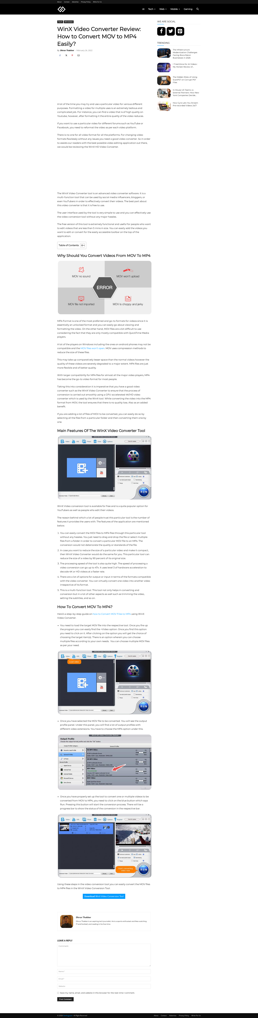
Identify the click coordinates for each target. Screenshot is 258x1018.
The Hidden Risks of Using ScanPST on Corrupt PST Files (185, 80)
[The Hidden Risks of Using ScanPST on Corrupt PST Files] (164, 80)
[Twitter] (171, 31)
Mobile (174, 9)
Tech (150, 9)
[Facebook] (60, 55)
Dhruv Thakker (67, 50)
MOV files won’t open (92, 348)
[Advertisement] (104, 82)
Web (161, 9)
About (59, 2)
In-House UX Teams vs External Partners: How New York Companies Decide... (186, 93)
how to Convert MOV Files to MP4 (112, 614)
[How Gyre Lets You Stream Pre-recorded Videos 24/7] (164, 106)
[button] (197, 9)
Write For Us (97, 2)
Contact (66, 2)
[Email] (78, 55)
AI (143, 9)
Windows (69, 21)
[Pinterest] (72, 55)
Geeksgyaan (67, 1015)
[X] (66, 55)
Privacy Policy (86, 2)
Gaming (188, 9)
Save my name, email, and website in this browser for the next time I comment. (97, 993)
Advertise (75, 2)
